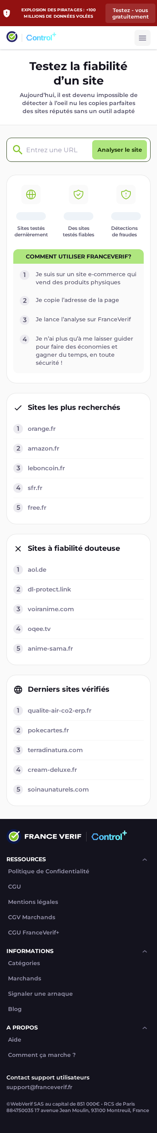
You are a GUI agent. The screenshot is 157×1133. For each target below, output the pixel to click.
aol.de (37, 569)
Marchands (24, 978)
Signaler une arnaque (40, 993)
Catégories (24, 963)
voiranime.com (51, 609)
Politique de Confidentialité (48, 871)
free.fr (37, 507)
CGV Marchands (31, 917)
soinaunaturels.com (58, 789)
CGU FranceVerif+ (33, 932)
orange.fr (42, 428)
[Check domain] (16, 150)
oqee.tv (39, 629)
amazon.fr (43, 448)
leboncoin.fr (46, 468)
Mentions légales (33, 902)
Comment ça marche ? (42, 1055)
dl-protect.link (49, 589)
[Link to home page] (12, 37)
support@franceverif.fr (39, 1087)
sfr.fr (35, 488)
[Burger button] (142, 38)
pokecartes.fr (48, 730)
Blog (15, 1009)
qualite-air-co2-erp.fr (59, 710)
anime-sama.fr (50, 648)
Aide (14, 1039)
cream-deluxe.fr (52, 769)
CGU (14, 886)
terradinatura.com (55, 750)
